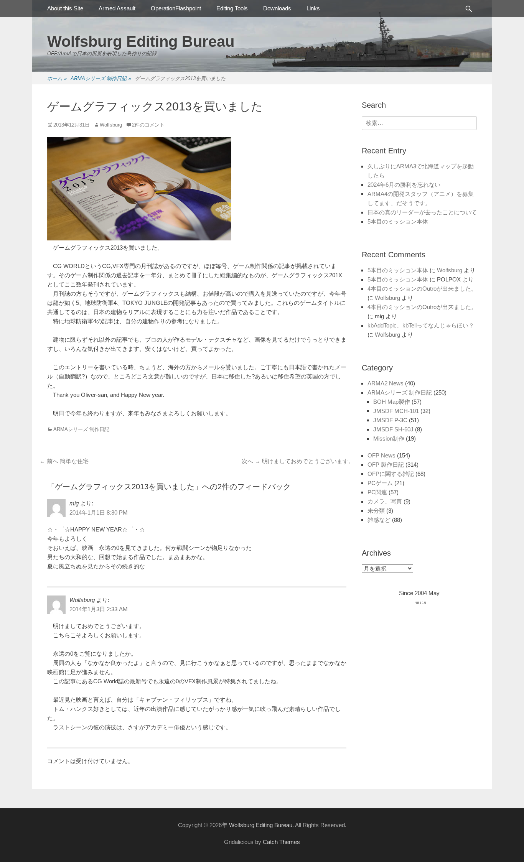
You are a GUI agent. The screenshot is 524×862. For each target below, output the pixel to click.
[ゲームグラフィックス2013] (139, 238)
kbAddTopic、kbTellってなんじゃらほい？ (420, 325)
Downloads (277, 8)
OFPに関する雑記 (390, 473)
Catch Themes (281, 842)
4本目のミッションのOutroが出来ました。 (422, 288)
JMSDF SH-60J (393, 429)
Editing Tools (232, 8)
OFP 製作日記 (385, 464)
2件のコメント (148, 125)
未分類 (376, 510)
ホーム (57, 78)
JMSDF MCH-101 (396, 411)
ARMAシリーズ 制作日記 (101, 78)
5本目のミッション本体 (397, 221)
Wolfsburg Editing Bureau (140, 41)
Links (313, 8)
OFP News (381, 455)
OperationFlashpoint (176, 8)
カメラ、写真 (384, 501)
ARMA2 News (385, 383)
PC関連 (377, 492)
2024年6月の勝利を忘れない (403, 184)
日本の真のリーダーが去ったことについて (422, 212)
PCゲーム (380, 483)
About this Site (65, 8)
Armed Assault (117, 8)
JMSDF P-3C (390, 420)
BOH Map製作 (391, 401)
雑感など (379, 520)
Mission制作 (388, 438)
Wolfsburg (111, 125)
